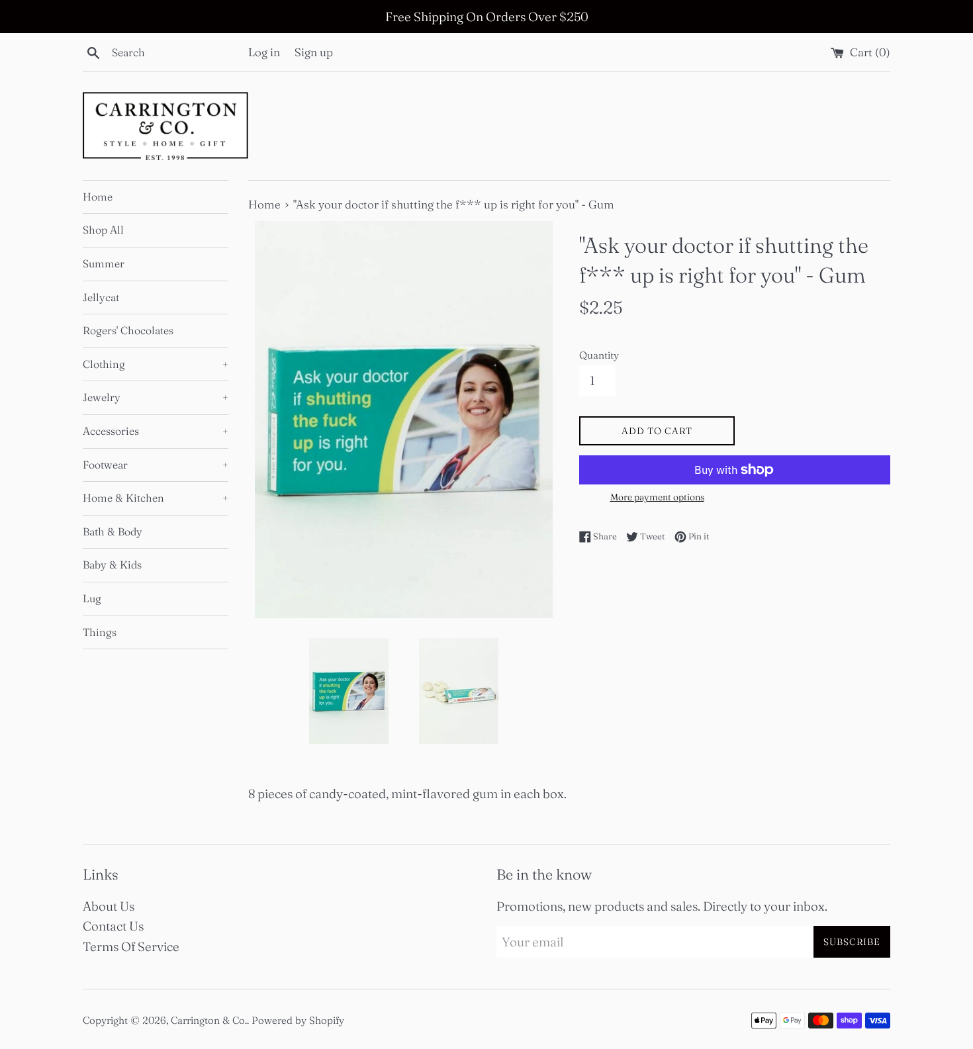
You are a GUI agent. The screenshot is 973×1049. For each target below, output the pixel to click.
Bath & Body (112, 531)
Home (98, 196)
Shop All (103, 229)
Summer (103, 263)
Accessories (155, 430)
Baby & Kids (112, 564)
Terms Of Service (131, 946)
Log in (264, 52)
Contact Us (113, 926)
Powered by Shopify (298, 1020)
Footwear (155, 464)
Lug (92, 598)
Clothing (155, 364)
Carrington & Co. (209, 1020)
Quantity (599, 355)
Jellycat (101, 297)
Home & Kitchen (155, 497)
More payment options (657, 497)
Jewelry (155, 397)
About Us (108, 906)
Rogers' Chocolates (128, 330)
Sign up (314, 52)
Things (99, 632)
